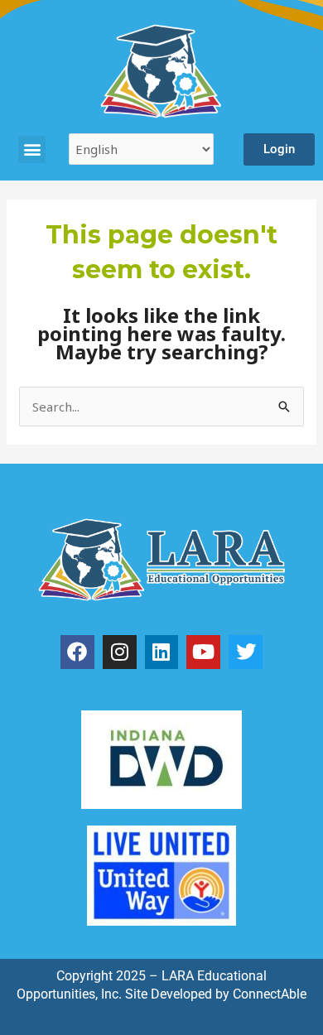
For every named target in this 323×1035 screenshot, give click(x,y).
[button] (32, 149)
